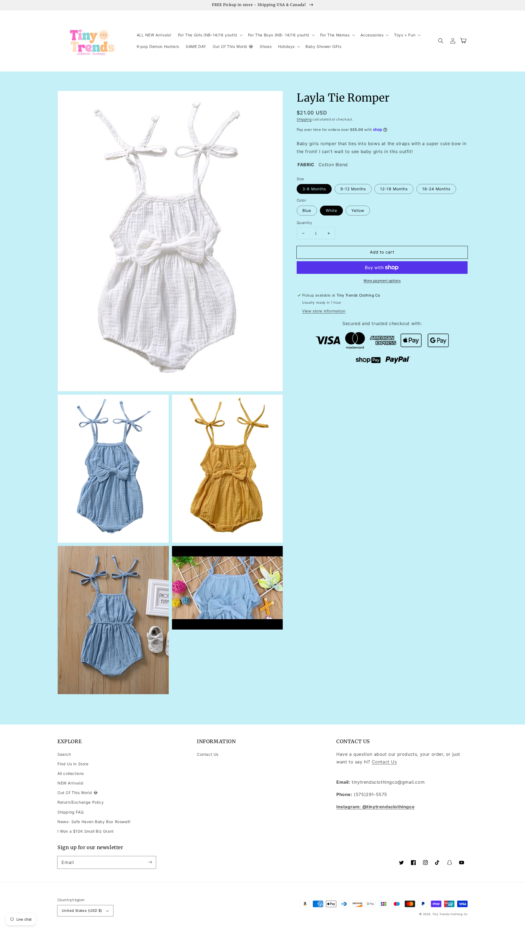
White (331, 210)
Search (64, 754)
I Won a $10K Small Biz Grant (85, 831)
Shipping (304, 119)
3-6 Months (314, 188)
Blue (306, 210)
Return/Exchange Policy (80, 802)
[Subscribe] (150, 862)
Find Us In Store (73, 764)
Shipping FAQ (70, 812)
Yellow (357, 210)
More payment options (382, 280)
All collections (70, 773)
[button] (210, 35)
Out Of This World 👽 (77, 792)
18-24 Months (436, 188)
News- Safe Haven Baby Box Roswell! (93, 821)
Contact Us (207, 754)
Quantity (304, 222)
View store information (323, 311)
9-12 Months (353, 188)
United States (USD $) (82, 910)
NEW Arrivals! (70, 783)
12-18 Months (394, 188)
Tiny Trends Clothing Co (450, 914)
